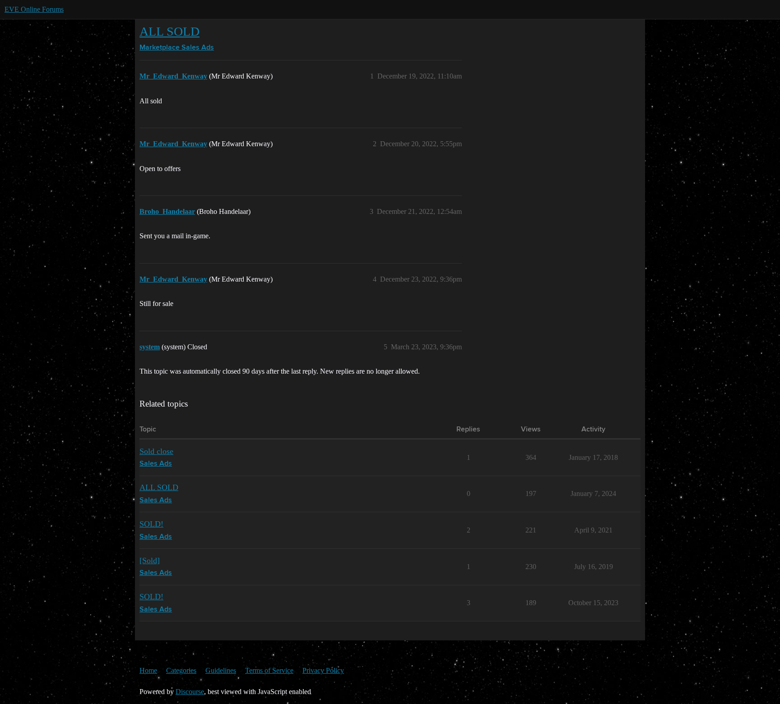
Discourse (190, 691)
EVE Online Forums (34, 9)
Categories (181, 670)
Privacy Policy (323, 670)
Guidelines (220, 670)
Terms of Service (269, 670)
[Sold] (149, 560)
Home (148, 670)
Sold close (156, 451)
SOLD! (151, 523)
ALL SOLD (169, 31)
